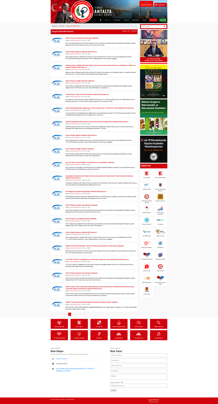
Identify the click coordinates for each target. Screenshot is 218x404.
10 (84, 314)
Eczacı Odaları (79, 326)
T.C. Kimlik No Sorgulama (59, 338)
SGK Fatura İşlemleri (160, 201)
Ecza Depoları (99, 326)
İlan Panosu (117, 20)
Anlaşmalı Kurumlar (146, 224)
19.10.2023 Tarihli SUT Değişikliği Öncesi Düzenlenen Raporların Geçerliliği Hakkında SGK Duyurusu (97, 259)
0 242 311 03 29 (61, 359)
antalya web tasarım (153, 402)
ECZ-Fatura (153, 20)
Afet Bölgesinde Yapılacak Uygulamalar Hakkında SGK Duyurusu (86, 191)
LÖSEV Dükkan (146, 294)
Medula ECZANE (147, 189)
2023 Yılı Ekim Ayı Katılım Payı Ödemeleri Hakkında (82, 205)
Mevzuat (126, 20)
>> (90, 314)
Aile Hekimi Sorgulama (79, 338)
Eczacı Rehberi (146, 177)
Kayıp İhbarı (99, 338)
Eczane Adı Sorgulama (160, 177)
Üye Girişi (163, 20)
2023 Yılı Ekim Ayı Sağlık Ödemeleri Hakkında (80, 81)
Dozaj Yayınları (160, 270)
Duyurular (61, 26)
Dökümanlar (135, 20)
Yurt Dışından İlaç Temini (147, 259)
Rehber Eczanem (160, 235)
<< (52, 314)
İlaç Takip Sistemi (147, 235)
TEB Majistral (160, 247)
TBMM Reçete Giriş (158, 326)
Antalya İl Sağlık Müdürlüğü (118, 326)
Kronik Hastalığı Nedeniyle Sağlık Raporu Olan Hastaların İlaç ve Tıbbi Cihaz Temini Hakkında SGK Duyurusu (100, 108)
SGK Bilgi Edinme (119, 338)
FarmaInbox (160, 224)
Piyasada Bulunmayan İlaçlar (160, 283)
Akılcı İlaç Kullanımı (146, 282)
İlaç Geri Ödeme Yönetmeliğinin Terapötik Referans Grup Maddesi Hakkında (90, 162)
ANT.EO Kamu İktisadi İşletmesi (147, 201)
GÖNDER (113, 390)
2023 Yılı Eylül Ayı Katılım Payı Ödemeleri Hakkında (82, 273)
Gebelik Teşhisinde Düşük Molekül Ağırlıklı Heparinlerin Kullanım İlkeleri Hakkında (92, 302)
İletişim (145, 20)
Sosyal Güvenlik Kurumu (73, 26)
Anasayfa (54, 26)
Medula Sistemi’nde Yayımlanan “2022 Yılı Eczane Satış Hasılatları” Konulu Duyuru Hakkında (95, 246)
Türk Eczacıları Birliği (59, 326)
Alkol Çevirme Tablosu (147, 247)
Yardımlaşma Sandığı (160, 259)
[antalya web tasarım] (153, 400)
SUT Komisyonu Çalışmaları (160, 213)
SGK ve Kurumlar (139, 326)
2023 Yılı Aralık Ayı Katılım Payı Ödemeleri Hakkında (82, 38)
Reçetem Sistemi (147, 212)
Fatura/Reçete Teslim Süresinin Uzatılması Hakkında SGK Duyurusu (87, 94)
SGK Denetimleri (158, 338)
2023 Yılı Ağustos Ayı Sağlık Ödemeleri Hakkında (81, 219)
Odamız (107, 20)
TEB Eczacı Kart (146, 270)
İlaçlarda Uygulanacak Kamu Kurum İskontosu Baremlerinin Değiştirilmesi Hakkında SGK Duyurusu (97, 121)
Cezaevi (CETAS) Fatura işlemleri (160, 190)
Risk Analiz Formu (138, 338)
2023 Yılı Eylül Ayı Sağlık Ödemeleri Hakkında (80, 149)
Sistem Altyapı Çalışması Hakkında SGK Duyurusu (81, 52)
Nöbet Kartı (161, 5)
